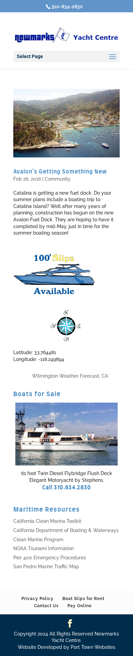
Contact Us (46, 605)
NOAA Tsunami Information (43, 548)
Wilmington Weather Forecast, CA (70, 376)
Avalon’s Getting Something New (60, 172)
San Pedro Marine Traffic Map (46, 566)
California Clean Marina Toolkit (47, 521)
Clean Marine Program (38, 539)
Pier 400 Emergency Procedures (49, 557)
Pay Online (80, 605)
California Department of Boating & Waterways (66, 530)
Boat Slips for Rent (83, 598)
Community (58, 179)
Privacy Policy (37, 598)
